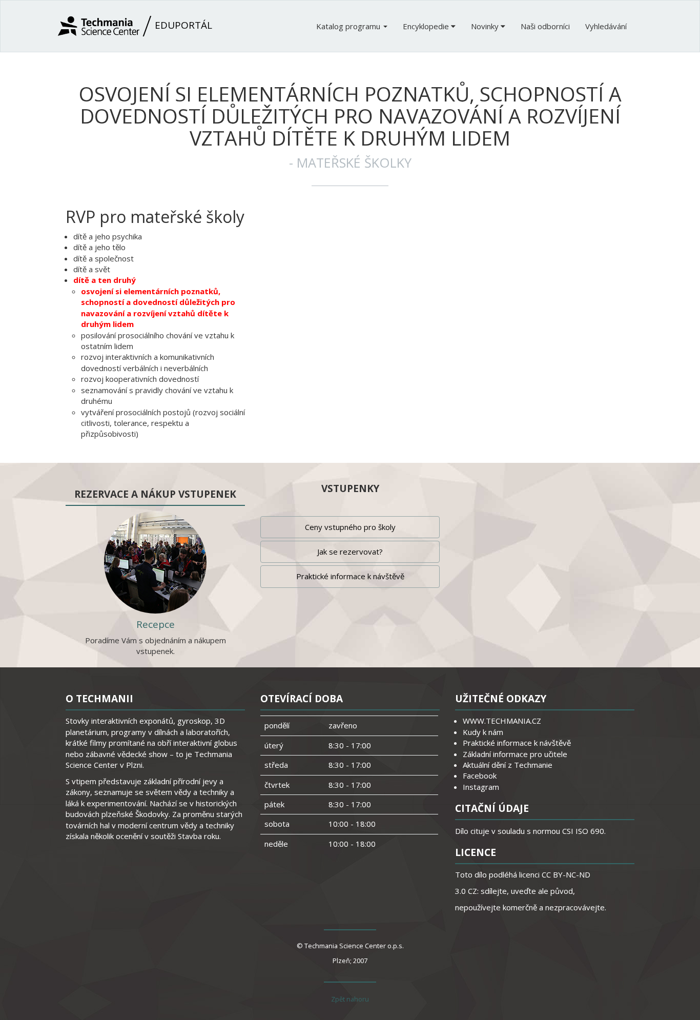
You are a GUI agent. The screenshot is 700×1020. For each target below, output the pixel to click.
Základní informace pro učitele (515, 754)
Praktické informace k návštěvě (350, 576)
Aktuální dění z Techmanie (507, 765)
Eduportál (182, 25)
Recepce (155, 624)
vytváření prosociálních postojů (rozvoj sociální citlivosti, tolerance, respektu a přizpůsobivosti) (163, 423)
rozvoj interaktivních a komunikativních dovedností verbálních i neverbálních (147, 362)
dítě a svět (91, 269)
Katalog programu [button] (349, 26)
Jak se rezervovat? (350, 551)
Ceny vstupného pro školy (350, 527)
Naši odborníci (545, 26)
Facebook (480, 775)
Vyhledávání (606, 26)
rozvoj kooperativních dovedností (140, 379)
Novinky (486, 26)
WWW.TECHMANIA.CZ (502, 721)
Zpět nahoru (350, 999)
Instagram (481, 787)
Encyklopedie (427, 26)
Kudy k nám (483, 732)
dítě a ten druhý (104, 280)
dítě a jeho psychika (107, 236)
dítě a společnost (103, 258)
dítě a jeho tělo (99, 247)
